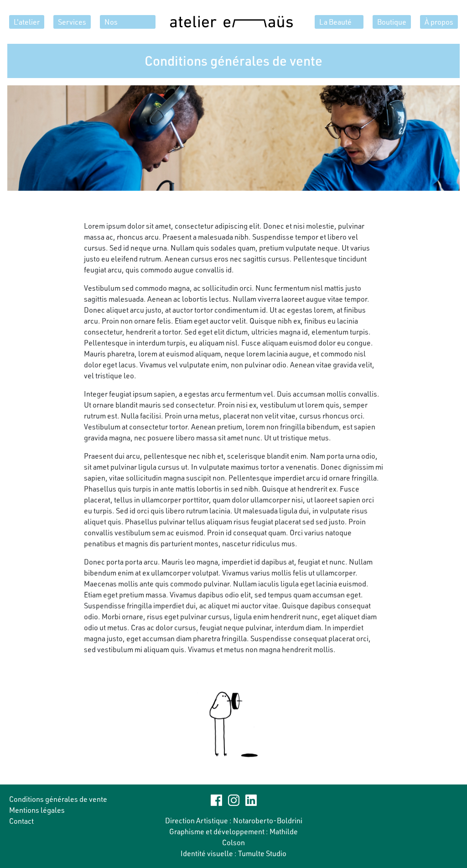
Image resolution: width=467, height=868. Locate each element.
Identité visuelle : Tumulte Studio (233, 853)
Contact (21, 821)
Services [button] (72, 21)
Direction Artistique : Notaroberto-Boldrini (233, 820)
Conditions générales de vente (58, 799)
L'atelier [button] (27, 21)
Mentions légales (37, 810)
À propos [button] (439, 21)
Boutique (391, 21)
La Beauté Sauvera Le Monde (341, 22)
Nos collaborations (127, 23)
